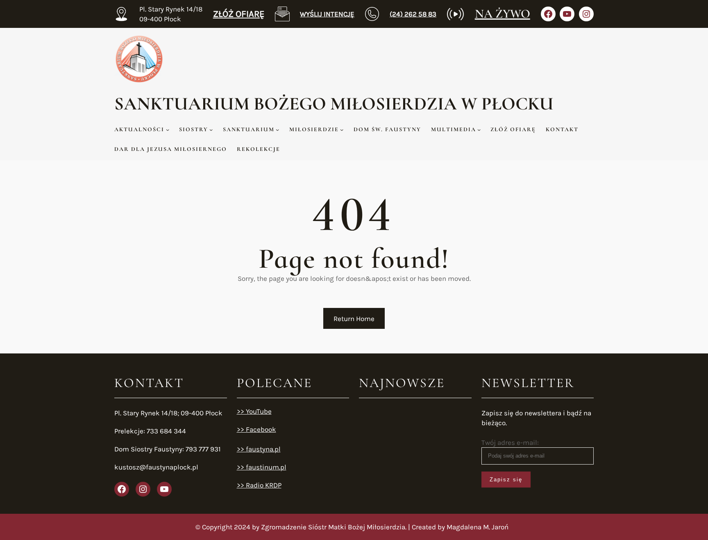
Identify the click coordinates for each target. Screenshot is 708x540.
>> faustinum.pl (261, 467)
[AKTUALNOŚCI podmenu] (167, 129)
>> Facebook (256, 429)
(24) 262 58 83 (413, 14)
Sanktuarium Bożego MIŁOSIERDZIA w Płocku (334, 104)
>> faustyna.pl (259, 449)
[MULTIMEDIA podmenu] (479, 129)
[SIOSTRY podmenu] (211, 129)
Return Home (354, 318)
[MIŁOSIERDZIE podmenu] (341, 129)
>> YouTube (254, 411)
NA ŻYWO (502, 13)
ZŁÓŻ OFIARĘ (238, 14)
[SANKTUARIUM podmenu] (277, 129)
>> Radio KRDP (259, 485)
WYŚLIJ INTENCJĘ (327, 14)
